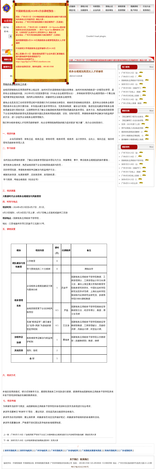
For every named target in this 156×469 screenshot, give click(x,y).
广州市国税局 (57, 450)
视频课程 (134, 6)
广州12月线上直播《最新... (132, 103)
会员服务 (71, 6)
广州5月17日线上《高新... (131, 92)
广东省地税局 (72, 450)
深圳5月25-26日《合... (130, 84)
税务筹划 (109, 10)
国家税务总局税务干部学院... (133, 80)
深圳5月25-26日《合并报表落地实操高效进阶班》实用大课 (34, 440)
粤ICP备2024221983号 (79, 467)
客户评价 (134, 10)
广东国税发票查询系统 (91, 450)
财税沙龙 (71, 10)
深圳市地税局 (26, 450)
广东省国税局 (126, 450)
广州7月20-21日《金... (130, 73)
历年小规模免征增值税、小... (133, 136)
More (151, 67)
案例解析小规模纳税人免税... (133, 139)
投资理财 (121, 10)
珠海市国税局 (111, 450)
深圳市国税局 (10, 450)
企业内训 (96, 10)
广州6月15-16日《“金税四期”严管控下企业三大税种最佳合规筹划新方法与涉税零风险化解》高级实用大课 (53, 435)
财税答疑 (121, 6)
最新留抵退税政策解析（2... (132, 132)
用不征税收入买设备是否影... (133, 128)
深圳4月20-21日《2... (129, 179)
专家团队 (96, 6)
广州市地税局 (41, 450)
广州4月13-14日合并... (130, 183)
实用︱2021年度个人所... (131, 124)
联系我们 (146, 10)
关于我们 (74, 459)
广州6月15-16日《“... (129, 77)
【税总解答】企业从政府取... (133, 120)
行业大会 (146, 6)
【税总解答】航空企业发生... (133, 117)
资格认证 (109, 6)
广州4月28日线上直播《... (131, 96)
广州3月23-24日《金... (130, 99)
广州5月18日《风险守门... (131, 88)
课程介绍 (84, 6)
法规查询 (84, 10)
